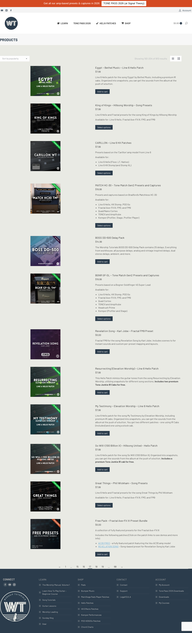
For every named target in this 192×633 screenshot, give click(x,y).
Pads (83, 585)
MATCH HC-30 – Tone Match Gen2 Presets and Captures (128, 185)
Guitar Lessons (49, 606)
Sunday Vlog (47, 618)
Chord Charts (87, 627)
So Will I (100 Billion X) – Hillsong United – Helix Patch (126, 445)
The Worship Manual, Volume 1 (56, 585)
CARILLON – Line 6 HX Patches (113, 142)
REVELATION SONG (108, 546)
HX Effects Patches (89, 609)
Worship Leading (50, 612)
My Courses (164, 603)
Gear (44, 624)
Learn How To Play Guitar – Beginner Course (54, 592)
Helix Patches (87, 603)
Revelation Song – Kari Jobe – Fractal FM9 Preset (124, 331)
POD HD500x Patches (90, 621)
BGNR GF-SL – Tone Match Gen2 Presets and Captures (127, 275)
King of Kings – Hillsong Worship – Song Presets (123, 105)
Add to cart (102, 91)
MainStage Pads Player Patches (95, 597)
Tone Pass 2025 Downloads (171, 591)
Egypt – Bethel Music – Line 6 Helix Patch (119, 67)
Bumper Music (87, 591)
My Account (164, 585)
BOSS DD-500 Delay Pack (109, 237)
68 (115, 566)
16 (84, 566)
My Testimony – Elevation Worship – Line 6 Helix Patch (127, 406)
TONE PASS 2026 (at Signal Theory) (123, 3)
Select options (104, 127)
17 (90, 566)
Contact (123, 585)
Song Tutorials (49, 600)
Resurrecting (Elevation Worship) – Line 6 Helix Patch (127, 368)
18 (96, 566)
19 (103, 566)
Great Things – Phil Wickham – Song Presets (121, 483)
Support (124, 591)
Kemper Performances (91, 615)
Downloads (164, 597)
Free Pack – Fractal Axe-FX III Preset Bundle (121, 520)
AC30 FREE (104, 543)
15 (77, 566)
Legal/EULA (125, 597)
